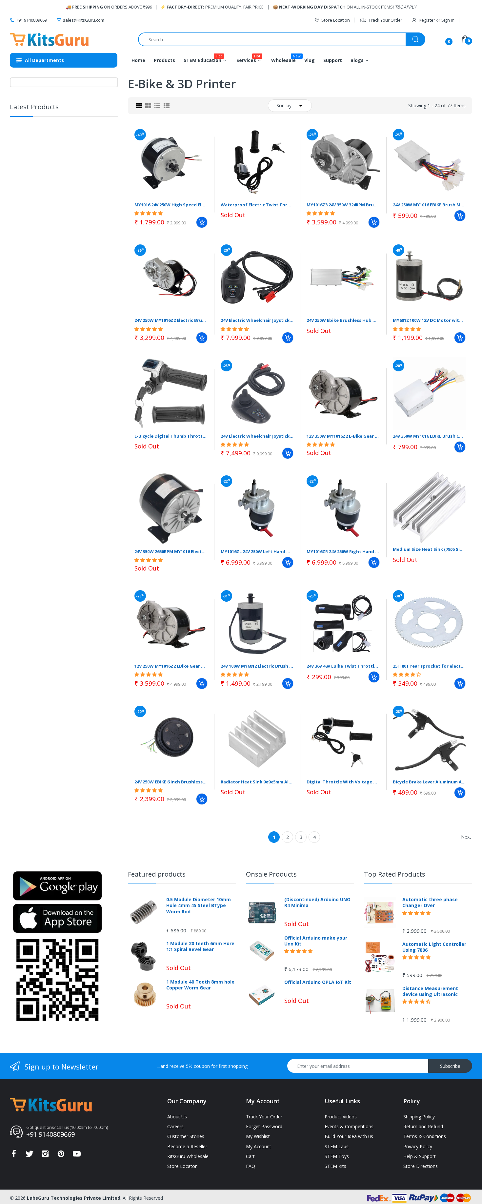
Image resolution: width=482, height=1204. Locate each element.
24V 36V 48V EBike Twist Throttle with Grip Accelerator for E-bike (343, 666)
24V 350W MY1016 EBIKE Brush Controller (429, 436)
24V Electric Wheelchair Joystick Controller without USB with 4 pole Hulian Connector (257, 320)
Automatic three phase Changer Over (430, 902)
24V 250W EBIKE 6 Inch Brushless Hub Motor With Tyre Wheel (171, 782)
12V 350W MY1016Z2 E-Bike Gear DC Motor (343, 436)
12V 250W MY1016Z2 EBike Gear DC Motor (171, 666)
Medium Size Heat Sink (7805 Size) (429, 549)
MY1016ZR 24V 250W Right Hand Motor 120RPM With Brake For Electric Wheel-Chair (343, 551)
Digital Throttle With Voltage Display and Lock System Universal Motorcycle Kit (343, 782)
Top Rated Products (394, 874)
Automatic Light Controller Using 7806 (434, 947)
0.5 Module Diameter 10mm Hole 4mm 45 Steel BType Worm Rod (198, 905)
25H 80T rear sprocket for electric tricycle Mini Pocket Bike (429, 666)
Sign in (447, 20)
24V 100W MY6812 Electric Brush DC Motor (257, 666)
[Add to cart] (202, 222)
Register (427, 20)
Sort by (283, 105)
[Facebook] (14, 1155)
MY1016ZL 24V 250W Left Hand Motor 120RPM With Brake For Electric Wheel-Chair (257, 551)
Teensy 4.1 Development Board (82, 176)
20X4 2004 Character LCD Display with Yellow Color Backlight (75, 275)
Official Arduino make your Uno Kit (315, 941)
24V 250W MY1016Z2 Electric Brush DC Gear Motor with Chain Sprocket (171, 320)
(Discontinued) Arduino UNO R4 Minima (317, 902)
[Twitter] (29, 1155)
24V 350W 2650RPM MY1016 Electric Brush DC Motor (171, 551)
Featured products (157, 874)
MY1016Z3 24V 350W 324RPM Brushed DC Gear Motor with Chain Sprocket (343, 205)
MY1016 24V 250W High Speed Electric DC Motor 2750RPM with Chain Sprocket (171, 205)
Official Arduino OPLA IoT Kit (317, 982)
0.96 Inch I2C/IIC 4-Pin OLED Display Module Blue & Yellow (80, 134)
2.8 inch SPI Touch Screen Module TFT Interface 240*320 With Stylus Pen (81, 227)
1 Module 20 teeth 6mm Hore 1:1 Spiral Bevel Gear (200, 946)
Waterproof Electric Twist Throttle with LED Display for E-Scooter (257, 205)
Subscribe (450, 1066)
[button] (63, 145)
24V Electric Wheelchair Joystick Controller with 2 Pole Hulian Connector (257, 436)
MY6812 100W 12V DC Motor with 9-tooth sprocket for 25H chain (429, 320)
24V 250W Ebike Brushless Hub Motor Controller (343, 320)
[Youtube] (77, 1155)
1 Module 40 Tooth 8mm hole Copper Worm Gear (200, 985)
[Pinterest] (61, 1155)
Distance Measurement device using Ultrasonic (430, 991)
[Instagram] (45, 1155)
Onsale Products (271, 874)
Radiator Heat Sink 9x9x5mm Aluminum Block (257, 782)
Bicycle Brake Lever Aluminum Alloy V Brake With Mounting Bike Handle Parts (429, 782)
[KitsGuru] (49, 39)
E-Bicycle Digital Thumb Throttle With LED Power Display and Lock (171, 436)
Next (466, 837)
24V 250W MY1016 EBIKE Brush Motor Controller (429, 205)
